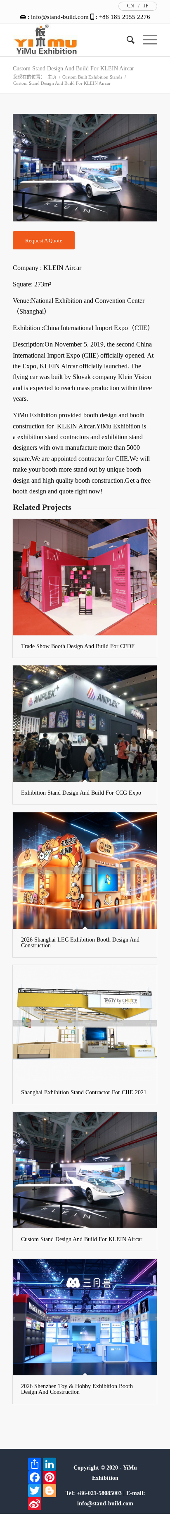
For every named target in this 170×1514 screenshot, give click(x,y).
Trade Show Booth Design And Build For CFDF (78, 646)
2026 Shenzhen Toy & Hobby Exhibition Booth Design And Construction (77, 1389)
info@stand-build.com (60, 17)
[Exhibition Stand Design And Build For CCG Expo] (85, 723)
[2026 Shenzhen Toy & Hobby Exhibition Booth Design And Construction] (85, 1317)
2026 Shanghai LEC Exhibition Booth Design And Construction (80, 943)
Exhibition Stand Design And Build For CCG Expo (81, 793)
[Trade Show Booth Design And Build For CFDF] (85, 577)
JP (146, 6)
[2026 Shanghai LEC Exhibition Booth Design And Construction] (85, 870)
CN (130, 6)
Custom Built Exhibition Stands (92, 76)
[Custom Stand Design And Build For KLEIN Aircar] (85, 1170)
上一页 (31, 168)
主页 (52, 76)
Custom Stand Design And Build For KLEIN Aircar (73, 68)
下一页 (138, 168)
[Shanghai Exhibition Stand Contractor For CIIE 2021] (85, 1023)
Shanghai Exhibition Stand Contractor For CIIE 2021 (83, 1092)
